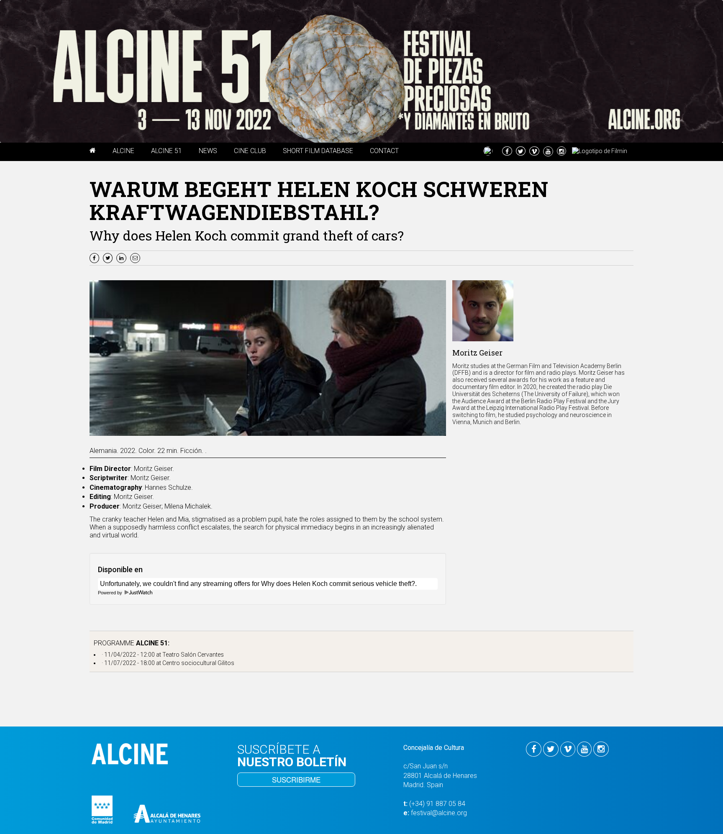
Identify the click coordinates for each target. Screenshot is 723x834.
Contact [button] (384, 151)
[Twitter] (109, 257)
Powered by (110, 592)
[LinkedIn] (122, 257)
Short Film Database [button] (318, 151)
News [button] (208, 151)
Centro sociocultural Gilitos (198, 663)
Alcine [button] (123, 151)
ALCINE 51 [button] (166, 151)
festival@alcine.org (439, 813)
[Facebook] (95, 257)
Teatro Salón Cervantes (193, 654)
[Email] (136, 257)
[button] (93, 152)
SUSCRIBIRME (296, 779)
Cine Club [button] (250, 151)
